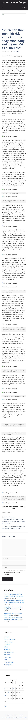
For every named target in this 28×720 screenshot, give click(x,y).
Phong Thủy (7, 657)
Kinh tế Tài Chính (9, 652)
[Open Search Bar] (2, 7)
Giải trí (6, 517)
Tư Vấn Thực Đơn (9, 662)
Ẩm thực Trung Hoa (9, 639)
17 (5, 695)
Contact (21, 715)
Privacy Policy (8, 715)
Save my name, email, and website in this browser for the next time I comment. (15, 572)
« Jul (5, 706)
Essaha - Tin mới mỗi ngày (13, 2)
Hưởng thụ (12, 517)
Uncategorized (8, 665)
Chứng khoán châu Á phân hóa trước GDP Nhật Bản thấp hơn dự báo (13, 596)
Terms (15, 715)
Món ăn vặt (7, 654)
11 (8, 692)
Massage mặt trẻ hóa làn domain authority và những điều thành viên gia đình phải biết (13, 521)
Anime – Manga (8, 642)
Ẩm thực (6, 637)
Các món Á (7, 644)
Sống (5, 659)
